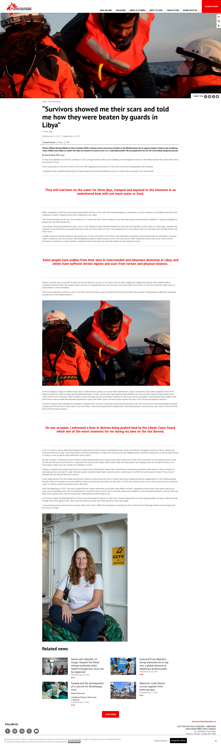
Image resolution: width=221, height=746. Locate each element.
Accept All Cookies (178, 740)
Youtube (36, 730)
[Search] (219, 21)
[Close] (216, 741)
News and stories (55, 101)
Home (45, 101)
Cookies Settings (160, 740)
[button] (219, 26)
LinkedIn (22, 730)
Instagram (14, 730)
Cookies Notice (74, 742)
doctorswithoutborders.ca (204, 721)
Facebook (7, 730)
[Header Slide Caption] (2, 96)
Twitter (29, 730)
